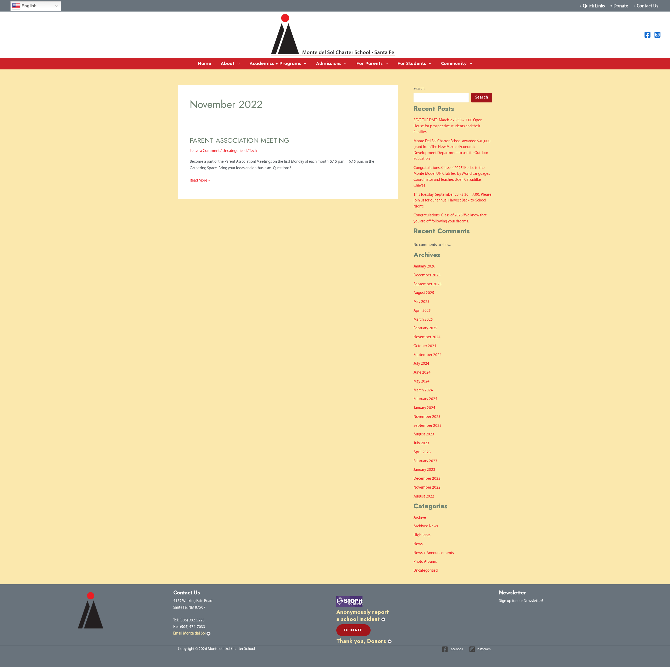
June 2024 (422, 373)
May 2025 (421, 302)
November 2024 (427, 337)
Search (419, 89)
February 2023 (425, 461)
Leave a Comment (205, 151)
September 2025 (428, 284)
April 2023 (422, 452)
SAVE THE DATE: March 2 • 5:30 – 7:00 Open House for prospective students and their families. (448, 126)
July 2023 (421, 443)
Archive (420, 518)
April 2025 (422, 311)
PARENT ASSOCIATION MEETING (239, 140)
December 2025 (427, 275)
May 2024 (421, 382)
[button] (237, 63)
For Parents (369, 63)
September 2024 (428, 355)
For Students (411, 63)
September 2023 (428, 426)
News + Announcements (434, 553)
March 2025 (423, 320)
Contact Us (647, 6)
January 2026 (424, 267)
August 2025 (424, 293)
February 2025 (425, 328)
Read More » (200, 180)
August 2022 (424, 497)
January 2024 (424, 408)
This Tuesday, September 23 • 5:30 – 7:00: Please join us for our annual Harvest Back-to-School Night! (453, 201)
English (28, 6)
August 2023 (424, 434)
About (227, 63)
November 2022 (427, 488)
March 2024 (423, 390)
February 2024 (425, 399)
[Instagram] (657, 34)
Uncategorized (234, 151)
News (418, 544)
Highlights (422, 535)
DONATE (353, 630)
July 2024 (421, 364)
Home (204, 63)
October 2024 (425, 346)
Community (454, 63)
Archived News (426, 526)
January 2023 (424, 470)
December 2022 (427, 479)
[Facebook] (647, 34)
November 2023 (427, 417)
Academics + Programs (275, 63)
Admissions (328, 63)
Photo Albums (425, 562)
